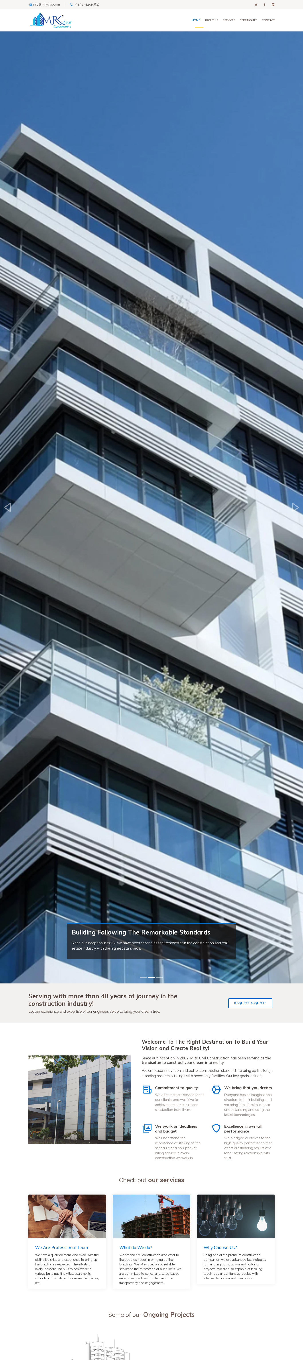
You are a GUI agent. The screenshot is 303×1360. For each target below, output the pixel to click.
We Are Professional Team (61, 1247)
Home (196, 20)
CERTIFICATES (249, 20)
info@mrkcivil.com (46, 4)
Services (229, 20)
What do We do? (135, 1247)
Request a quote (250, 1003)
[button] (7, 507)
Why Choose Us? (220, 1247)
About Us (211, 20)
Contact (268, 20)
